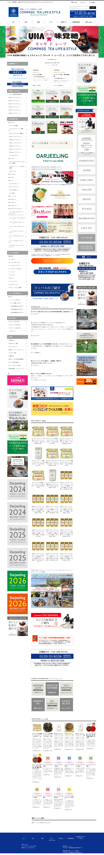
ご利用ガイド (63, 22)
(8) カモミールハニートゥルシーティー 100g (80, 734)
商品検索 (93, 7)
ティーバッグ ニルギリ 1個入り (69, 765)
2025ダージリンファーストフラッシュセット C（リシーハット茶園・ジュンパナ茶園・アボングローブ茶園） (52, 557)
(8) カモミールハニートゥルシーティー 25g (58, 734)
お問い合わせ (89, 22)
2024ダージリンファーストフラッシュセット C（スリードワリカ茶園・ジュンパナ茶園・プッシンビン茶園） (52, 509)
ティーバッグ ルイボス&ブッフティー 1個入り (69, 797)
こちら (37, 352)
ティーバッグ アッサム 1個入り (47, 765)
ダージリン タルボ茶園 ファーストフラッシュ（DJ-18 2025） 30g (37, 735)
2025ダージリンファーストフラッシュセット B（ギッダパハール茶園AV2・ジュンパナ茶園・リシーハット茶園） (38, 557)
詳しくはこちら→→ (36, 313)
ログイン (83, 2)
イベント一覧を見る (62, 85)
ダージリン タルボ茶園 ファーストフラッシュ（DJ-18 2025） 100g (47, 735)
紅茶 (26, 22)
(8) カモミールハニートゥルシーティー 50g (69, 734)
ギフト (51, 22)
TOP (13, 22)
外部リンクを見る (41, 85)
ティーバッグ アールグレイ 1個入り (80, 765)
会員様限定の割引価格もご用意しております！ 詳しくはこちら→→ (46, 363)
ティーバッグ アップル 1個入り (91, 765)
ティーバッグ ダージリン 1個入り (58, 765)
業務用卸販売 (76, 22)
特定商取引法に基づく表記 (80, 837)
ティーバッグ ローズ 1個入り (47, 796)
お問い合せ (74, 2)
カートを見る (92, 2)
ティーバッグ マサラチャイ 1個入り (37, 796)
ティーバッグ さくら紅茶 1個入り (58, 796)
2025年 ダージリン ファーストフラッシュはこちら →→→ (46, 166)
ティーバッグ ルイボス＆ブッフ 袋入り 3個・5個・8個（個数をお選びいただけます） (37, 766)
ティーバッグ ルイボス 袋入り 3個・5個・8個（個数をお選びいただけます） (91, 735)
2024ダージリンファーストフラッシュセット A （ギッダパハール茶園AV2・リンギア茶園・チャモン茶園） (66, 486)
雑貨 (38, 22)
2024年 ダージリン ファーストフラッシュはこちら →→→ (46, 169)
